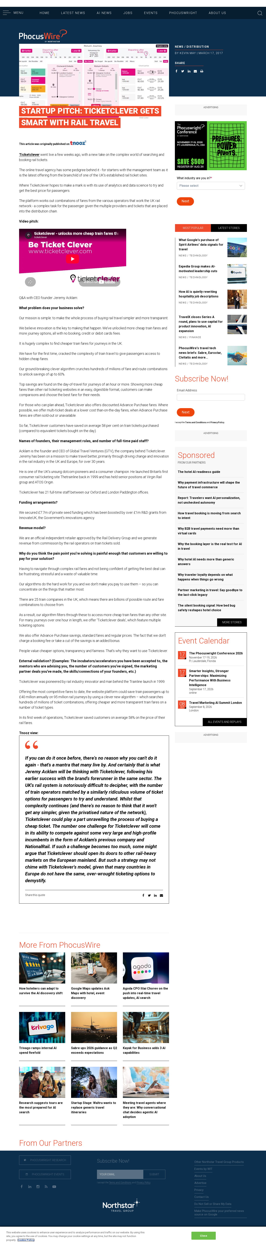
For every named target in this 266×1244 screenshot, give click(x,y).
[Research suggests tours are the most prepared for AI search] (42, 1082)
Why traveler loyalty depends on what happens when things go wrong (205, 577)
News (179, 46)
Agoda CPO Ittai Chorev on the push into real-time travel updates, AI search (145, 993)
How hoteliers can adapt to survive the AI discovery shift (41, 991)
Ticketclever (29, 155)
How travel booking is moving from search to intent (209, 515)
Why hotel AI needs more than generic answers (206, 562)
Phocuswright (183, 13)
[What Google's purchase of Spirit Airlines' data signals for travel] (236, 248)
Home (45, 13)
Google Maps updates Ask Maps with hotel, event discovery (90, 993)
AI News (104, 13)
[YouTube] (54, 1186)
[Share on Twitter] (182, 71)
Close (203, 1235)
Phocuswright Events (47, 1174)
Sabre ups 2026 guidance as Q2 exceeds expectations (94, 1050)
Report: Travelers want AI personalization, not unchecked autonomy (209, 500)
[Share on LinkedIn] (189, 71)
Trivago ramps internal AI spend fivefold (37, 1050)
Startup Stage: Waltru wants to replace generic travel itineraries (93, 1107)
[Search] (260, 13)
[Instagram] (37, 1186)
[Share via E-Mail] (195, 71)
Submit (154, 1174)
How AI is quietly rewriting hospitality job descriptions (198, 294)
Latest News (73, 13)
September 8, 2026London (200, 708)
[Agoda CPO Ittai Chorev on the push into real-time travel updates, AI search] (146, 968)
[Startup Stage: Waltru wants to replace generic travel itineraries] (94, 1082)
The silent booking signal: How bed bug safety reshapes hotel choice (206, 608)
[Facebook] (21, 1186)
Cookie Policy (26, 1240)
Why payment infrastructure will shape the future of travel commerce (209, 485)
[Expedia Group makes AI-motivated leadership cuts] (236, 274)
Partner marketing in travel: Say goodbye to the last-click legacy (210, 592)
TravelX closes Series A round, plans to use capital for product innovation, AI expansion (201, 324)
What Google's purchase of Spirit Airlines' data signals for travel (201, 244)
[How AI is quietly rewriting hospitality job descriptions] (236, 299)
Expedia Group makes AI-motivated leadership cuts (198, 269)
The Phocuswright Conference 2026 (216, 653)
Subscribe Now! (113, 1161)
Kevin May (188, 53)
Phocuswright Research (48, 1160)
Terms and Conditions (196, 422)
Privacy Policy (143, 1182)
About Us (217, 13)
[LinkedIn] (29, 1186)
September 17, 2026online (201, 691)
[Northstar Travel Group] (121, 1206)
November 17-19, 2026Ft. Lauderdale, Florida (203, 659)
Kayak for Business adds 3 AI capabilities (144, 1050)
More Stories (232, 622)
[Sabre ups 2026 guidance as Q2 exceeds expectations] (94, 1027)
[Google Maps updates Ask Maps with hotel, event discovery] (94, 968)
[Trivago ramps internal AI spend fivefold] (42, 1027)
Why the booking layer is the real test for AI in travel (210, 546)
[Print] (201, 71)
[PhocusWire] (43, 36)
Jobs (128, 13)
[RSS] (46, 1186)
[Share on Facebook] (176, 71)
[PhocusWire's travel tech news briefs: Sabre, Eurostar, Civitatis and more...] (236, 356)
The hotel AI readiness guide (199, 472)
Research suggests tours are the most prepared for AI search (41, 1107)
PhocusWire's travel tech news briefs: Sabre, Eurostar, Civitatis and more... (200, 352)
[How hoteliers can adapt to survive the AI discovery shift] (42, 968)
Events (151, 13)
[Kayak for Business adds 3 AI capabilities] (146, 1027)
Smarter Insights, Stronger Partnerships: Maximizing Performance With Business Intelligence (210, 678)
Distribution (198, 46)
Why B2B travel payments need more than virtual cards (208, 531)
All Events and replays (224, 721)
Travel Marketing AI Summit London (215, 703)
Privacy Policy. (218, 422)
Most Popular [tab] (193, 228)
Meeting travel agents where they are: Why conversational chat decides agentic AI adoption (144, 1110)
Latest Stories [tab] (229, 228)
